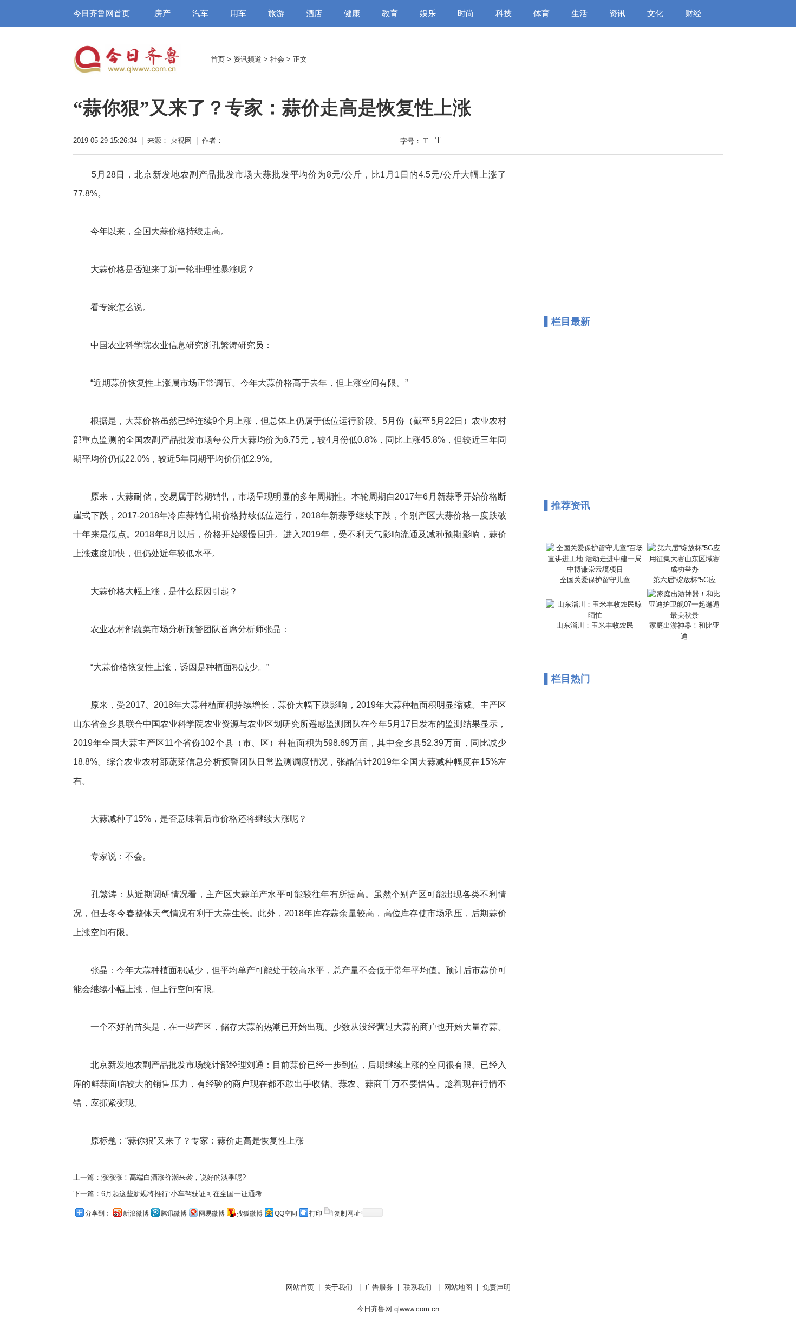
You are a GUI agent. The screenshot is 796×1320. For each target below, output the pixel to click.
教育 (390, 13)
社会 (277, 59)
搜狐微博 (250, 1213)
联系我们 (417, 1287)
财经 (693, 13)
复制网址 (347, 1213)
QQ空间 (286, 1213)
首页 (218, 59)
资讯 (617, 13)
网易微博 (212, 1213)
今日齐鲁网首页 (101, 13)
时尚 (466, 13)
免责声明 (496, 1287)
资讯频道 (247, 59)
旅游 (276, 13)
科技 (503, 13)
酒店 (314, 13)
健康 (352, 13)
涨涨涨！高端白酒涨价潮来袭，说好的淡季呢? (173, 1177)
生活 (579, 13)
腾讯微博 (174, 1213)
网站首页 (300, 1287)
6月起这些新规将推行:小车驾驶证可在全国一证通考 (181, 1194)
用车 (238, 13)
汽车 (200, 13)
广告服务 (379, 1287)
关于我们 (338, 1287)
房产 (162, 13)
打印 (315, 1213)
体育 (541, 13)
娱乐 (428, 13)
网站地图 (458, 1287)
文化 (655, 13)
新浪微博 (136, 1213)
